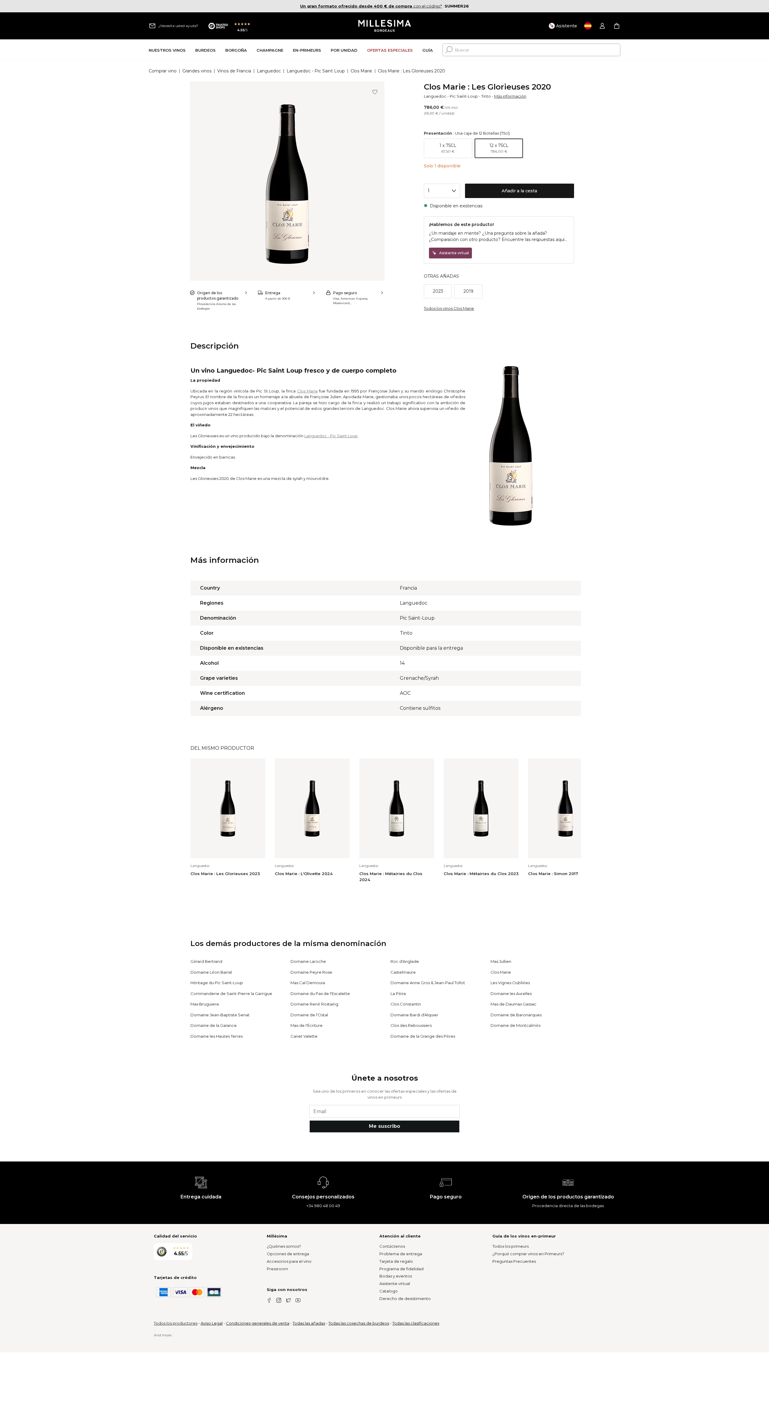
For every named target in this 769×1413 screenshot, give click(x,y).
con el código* (371, 6)
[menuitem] (167, 50)
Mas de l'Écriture (306, 1025)
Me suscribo (384, 1126)
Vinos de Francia (234, 71)
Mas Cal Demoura (307, 982)
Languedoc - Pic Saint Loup (316, 71)
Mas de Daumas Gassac (513, 1004)
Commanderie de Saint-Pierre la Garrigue (231, 993)
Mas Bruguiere (204, 1004)
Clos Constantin (406, 1004)
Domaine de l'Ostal (309, 1014)
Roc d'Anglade (405, 961)
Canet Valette (304, 1036)
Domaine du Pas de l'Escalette (320, 993)
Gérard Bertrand (206, 961)
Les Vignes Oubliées (510, 982)
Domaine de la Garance (213, 1025)
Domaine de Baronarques (516, 1014)
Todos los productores (175, 1323)
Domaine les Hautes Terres (216, 1036)
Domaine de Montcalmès (515, 1025)
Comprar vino (163, 71)
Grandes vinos (196, 71)
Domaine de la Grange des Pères (423, 1036)
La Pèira (398, 993)
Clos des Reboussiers (411, 1025)
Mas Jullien (501, 961)
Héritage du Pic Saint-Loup (216, 982)
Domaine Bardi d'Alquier (414, 1014)
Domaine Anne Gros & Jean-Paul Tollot (428, 982)
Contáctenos (392, 1246)
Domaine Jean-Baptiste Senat (220, 1014)
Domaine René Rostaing (314, 1004)
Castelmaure (403, 972)
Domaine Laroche (308, 961)
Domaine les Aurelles (511, 993)
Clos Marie (361, 71)
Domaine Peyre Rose (311, 972)
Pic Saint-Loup (464, 96)
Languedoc (269, 71)
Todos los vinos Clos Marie (449, 308)
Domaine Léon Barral (211, 972)
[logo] (384, 26)
